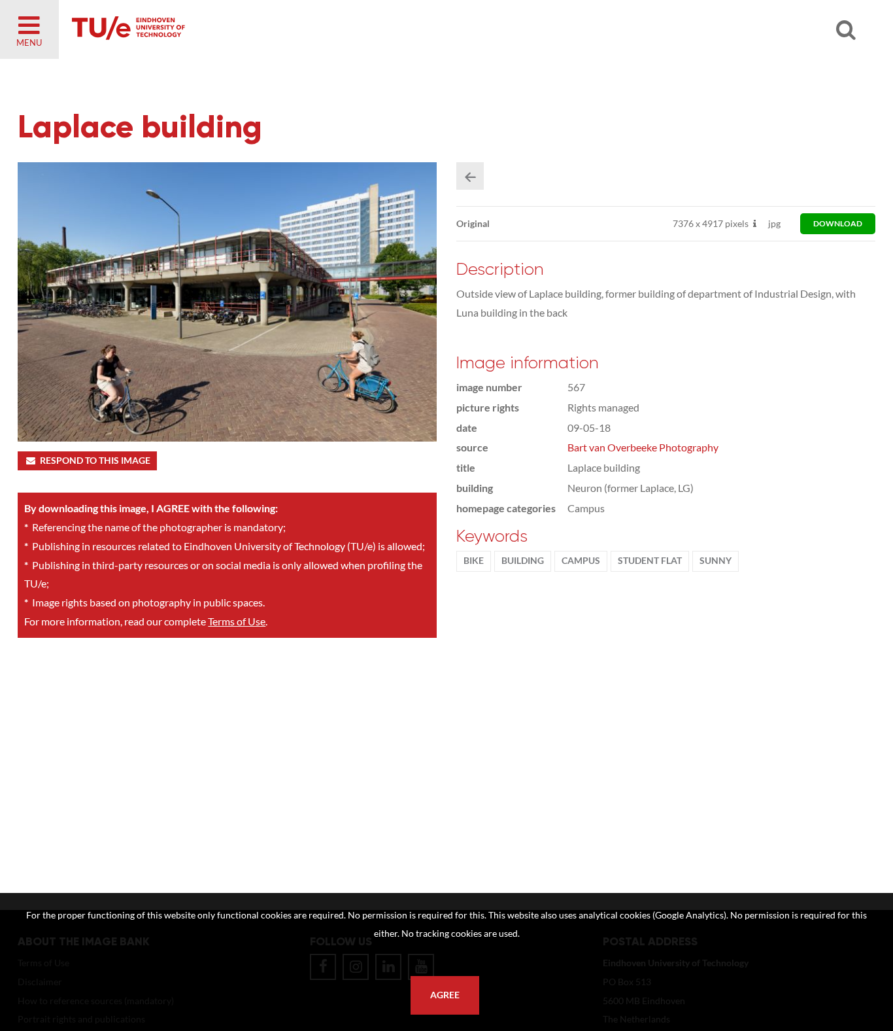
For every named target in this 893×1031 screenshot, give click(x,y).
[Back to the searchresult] (470, 176)
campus (581, 560)
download (837, 223)
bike (473, 560)
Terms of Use (236, 621)
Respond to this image (95, 460)
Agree (445, 995)
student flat (650, 560)
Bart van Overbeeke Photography (642, 447)
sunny (715, 560)
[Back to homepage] (222, 29)
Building (522, 560)
